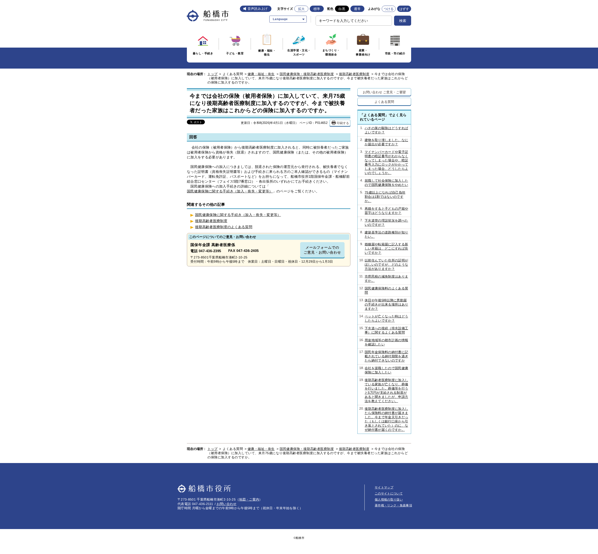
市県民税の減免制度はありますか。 (383, 278)
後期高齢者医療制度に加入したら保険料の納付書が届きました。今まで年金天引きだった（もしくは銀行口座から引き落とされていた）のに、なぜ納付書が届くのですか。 (383, 419)
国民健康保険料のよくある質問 (383, 290)
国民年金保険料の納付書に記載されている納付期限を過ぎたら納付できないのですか (383, 356)
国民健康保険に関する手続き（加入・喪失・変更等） (230, 191)
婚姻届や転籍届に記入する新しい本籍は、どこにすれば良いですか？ (384, 248)
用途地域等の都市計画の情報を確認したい (383, 342)
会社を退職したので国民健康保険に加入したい (383, 370)
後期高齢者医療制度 (354, 74)
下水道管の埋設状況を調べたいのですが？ (384, 222)
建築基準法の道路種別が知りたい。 (384, 234)
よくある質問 (384, 101)
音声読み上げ (258, 8)
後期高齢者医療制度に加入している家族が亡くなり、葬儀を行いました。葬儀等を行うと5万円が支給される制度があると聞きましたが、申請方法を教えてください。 (383, 390)
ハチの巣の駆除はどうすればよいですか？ (384, 130)
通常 (357, 8)
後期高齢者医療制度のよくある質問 (223, 227)
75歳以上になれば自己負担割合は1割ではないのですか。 (383, 197)
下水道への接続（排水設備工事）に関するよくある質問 (383, 330)
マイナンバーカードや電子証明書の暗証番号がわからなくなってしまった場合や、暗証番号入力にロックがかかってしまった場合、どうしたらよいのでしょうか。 (384, 162)
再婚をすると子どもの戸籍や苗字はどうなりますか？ (384, 211)
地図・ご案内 (249, 499)
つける (389, 8)
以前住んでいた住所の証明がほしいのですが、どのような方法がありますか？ (383, 264)
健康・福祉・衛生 (261, 74)
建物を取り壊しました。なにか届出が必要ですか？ (384, 142)
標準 (316, 8)
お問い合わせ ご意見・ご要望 (384, 92)
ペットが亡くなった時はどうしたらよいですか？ (383, 318)
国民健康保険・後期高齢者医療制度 (307, 74)
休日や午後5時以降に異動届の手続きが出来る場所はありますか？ (383, 304)
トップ (212, 74)
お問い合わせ (227, 504)
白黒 (341, 8)
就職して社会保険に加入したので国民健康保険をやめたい (384, 183)
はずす (404, 8)
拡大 (301, 8)
